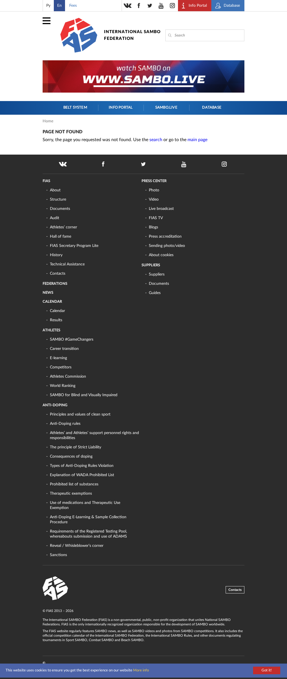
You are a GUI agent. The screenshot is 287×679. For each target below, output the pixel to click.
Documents (60, 209)
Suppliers (151, 265)
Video (154, 199)
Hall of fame (60, 236)
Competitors (60, 367)
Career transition (64, 349)
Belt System (75, 107)
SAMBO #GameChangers (71, 339)
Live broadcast (161, 209)
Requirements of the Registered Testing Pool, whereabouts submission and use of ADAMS (88, 533)
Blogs (153, 227)
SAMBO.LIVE (166, 107)
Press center (154, 181)
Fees (73, 6)
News (48, 293)
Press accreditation (165, 236)
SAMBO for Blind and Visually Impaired (83, 395)
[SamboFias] (55, 588)
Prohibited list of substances (74, 484)
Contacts (57, 274)
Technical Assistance (67, 264)
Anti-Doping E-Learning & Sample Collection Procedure (88, 519)
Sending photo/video (167, 246)
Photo (154, 190)
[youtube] (161, 5)
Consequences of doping (71, 456)
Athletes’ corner (63, 227)
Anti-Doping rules (65, 424)
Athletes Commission (68, 377)
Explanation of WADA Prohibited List (82, 475)
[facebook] (138, 5)
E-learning (58, 358)
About (55, 190)
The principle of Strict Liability (75, 447)
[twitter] (150, 5)
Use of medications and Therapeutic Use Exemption (85, 505)
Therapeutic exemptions (71, 494)
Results (56, 320)
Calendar (52, 302)
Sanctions (58, 555)
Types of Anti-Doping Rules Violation (82, 466)
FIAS (46, 181)
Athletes (51, 330)
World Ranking (62, 386)
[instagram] (172, 5)
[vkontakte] (127, 5)
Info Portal (121, 107)
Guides (155, 293)
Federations (55, 284)
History (56, 255)
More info (141, 670)
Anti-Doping (55, 405)
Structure (58, 199)
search (155, 139)
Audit (54, 218)
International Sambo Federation (132, 35)
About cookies (161, 255)
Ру (48, 6)
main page (197, 139)
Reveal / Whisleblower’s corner (76, 546)
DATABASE (211, 107)
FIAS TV (156, 218)
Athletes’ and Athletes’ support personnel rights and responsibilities (94, 435)
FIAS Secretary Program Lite (74, 246)
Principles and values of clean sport (80, 414)
